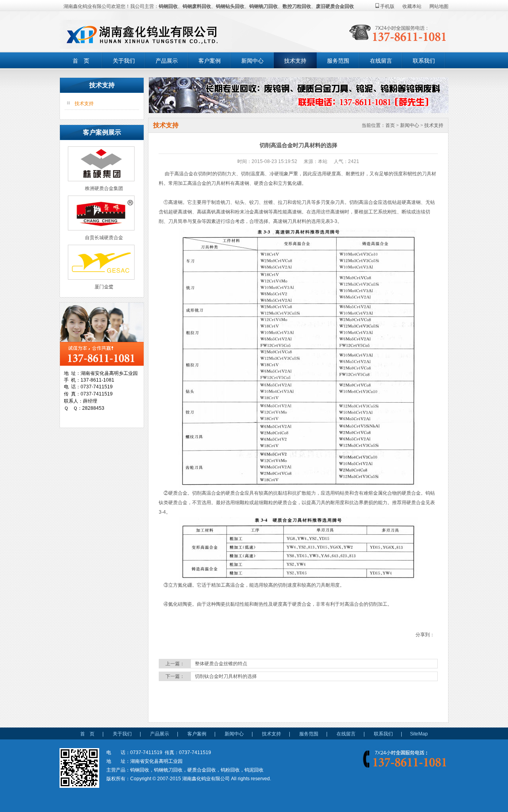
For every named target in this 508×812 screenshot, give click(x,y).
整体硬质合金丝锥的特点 (221, 663)
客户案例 (209, 61)
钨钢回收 (168, 6)
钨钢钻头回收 (230, 6)
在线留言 (381, 61)
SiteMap (419, 734)
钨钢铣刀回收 (263, 6)
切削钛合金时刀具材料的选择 (226, 676)
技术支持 (295, 61)
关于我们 (124, 61)
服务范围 (338, 61)
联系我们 (424, 61)
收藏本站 (411, 6)
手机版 (386, 6)
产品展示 (167, 61)
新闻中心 (252, 61)
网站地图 (438, 6)
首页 (390, 125)
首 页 (81, 61)
